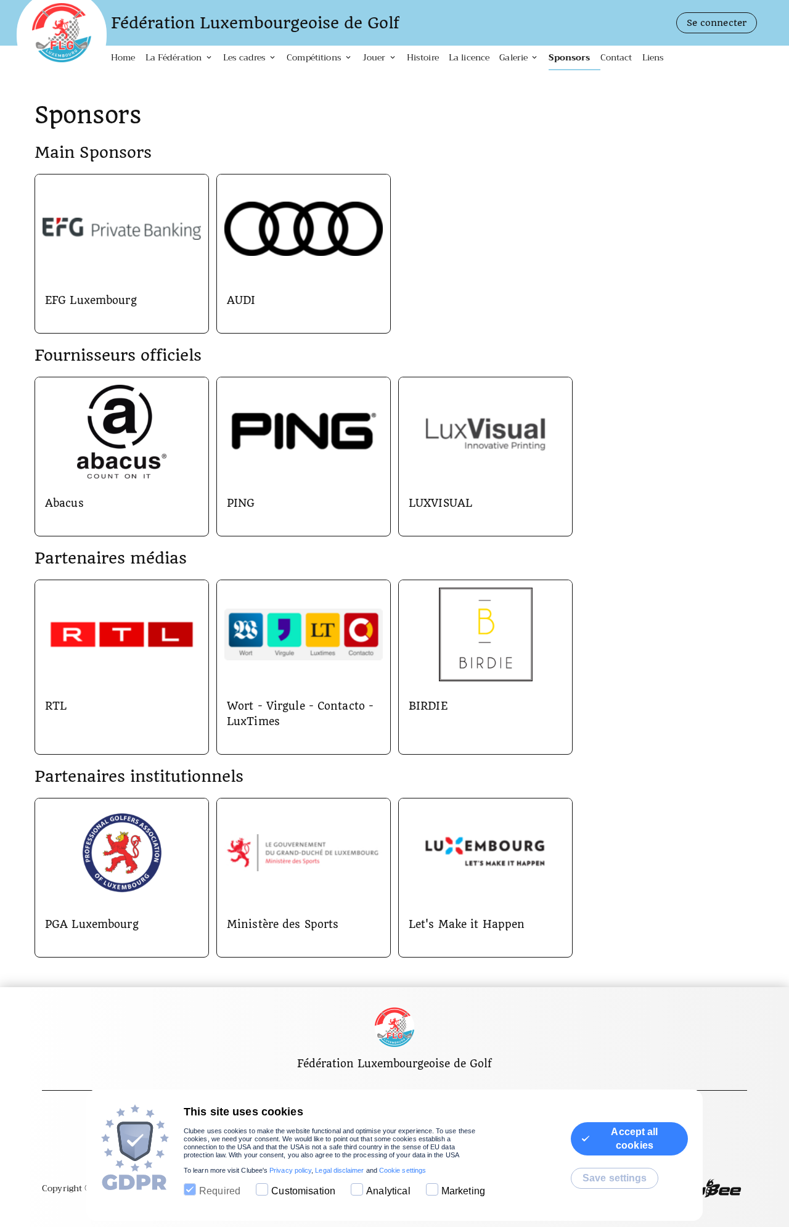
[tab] (128, 58)
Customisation (303, 1191)
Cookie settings (402, 1170)
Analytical (388, 1191)
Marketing (463, 1191)
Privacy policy (290, 1170)
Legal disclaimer (339, 1170)
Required (219, 1191)
